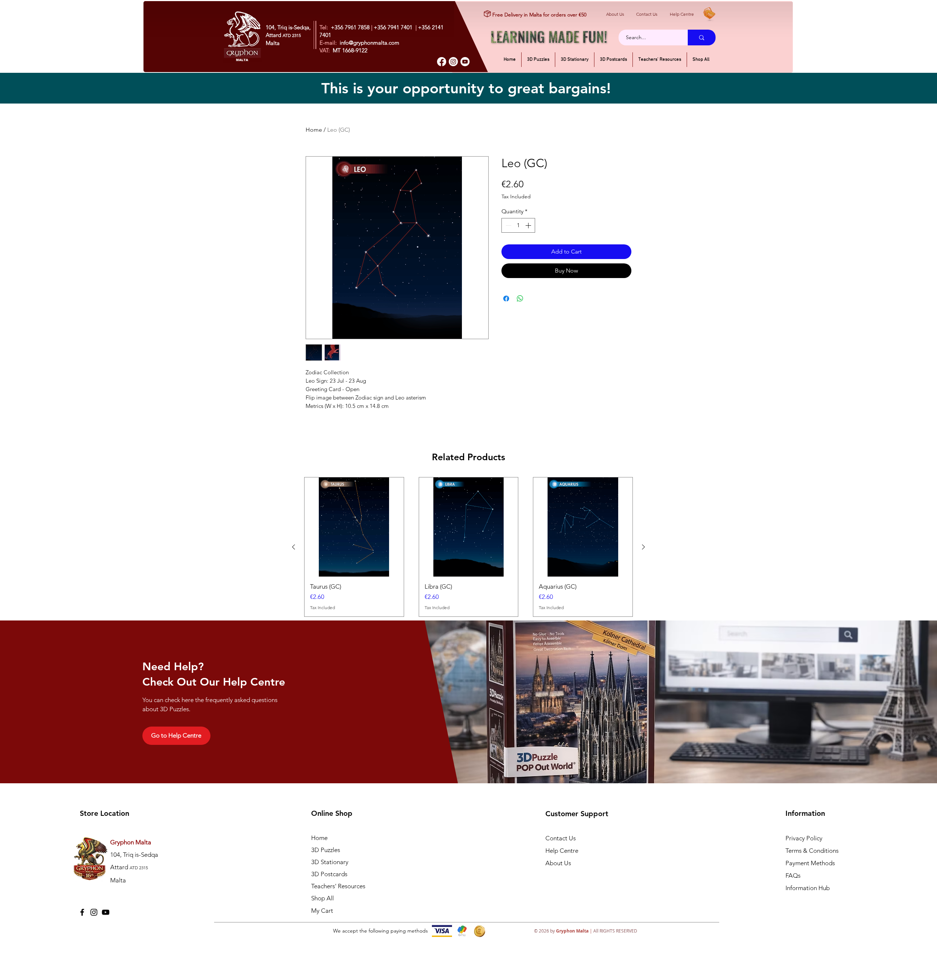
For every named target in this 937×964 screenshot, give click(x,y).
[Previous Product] (293, 547)
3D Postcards (329, 874)
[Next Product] (643, 547)
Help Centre (682, 14)
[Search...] (702, 37)
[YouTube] (105, 912)
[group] (468, 547)
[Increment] (529, 225)
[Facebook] (441, 61)
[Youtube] (465, 61)
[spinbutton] (518, 225)
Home (314, 129)
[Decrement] (508, 225)
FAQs (792, 875)
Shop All (322, 898)
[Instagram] (453, 61)
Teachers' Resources (338, 886)
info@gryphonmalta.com (369, 42)
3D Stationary (329, 862)
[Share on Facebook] (506, 298)
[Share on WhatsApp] (520, 298)
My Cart (322, 910)
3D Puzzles (325, 850)
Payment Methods (810, 863)
